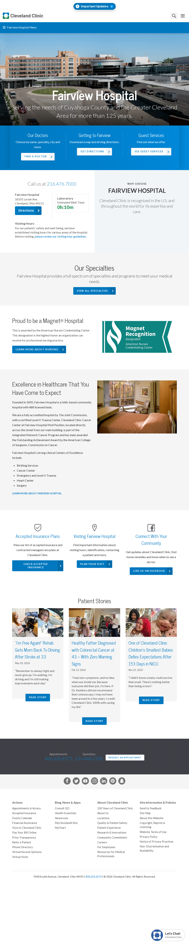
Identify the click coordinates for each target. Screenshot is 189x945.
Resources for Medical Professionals (111, 854)
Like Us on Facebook (149, 571)
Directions (26, 210)
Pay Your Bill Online (24, 832)
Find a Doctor (36, 156)
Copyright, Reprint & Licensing (152, 825)
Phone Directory (22, 847)
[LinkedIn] (103, 781)
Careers (102, 842)
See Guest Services (149, 151)
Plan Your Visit (92, 564)
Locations (103, 818)
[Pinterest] (112, 781)
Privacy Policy (148, 837)
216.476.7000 (61, 184)
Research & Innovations (111, 832)
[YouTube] (85, 781)
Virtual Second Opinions (27, 852)
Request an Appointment (125, 757)
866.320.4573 (58, 759)
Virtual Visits (20, 857)
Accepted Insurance (24, 813)
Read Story (38, 697)
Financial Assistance (24, 823)
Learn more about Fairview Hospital (37, 493)
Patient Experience (109, 827)
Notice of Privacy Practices (156, 841)
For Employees (106, 847)
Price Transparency (24, 837)
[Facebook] (67, 781)
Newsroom (61, 818)
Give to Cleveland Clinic (26, 827)
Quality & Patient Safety (112, 823)
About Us (103, 813)
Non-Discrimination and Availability (154, 848)
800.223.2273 (94, 876)
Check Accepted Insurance (35, 566)
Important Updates (94, 6)
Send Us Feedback (150, 808)
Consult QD (62, 808)
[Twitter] (76, 781)
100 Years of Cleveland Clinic (115, 808)
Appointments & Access (26, 808)
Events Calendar (22, 818)
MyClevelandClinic (66, 823)
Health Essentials (65, 813)
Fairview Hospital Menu (21, 27)
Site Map (145, 813)
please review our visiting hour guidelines (60, 236)
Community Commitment (112, 837)
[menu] (182, 16)
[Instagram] (94, 781)
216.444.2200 (89, 759)
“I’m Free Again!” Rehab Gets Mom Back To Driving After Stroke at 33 (37, 650)
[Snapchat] (121, 781)
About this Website (151, 818)
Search (174, 16)
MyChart (60, 827)
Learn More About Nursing (37, 349)
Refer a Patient (21, 842)
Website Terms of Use (153, 832)
